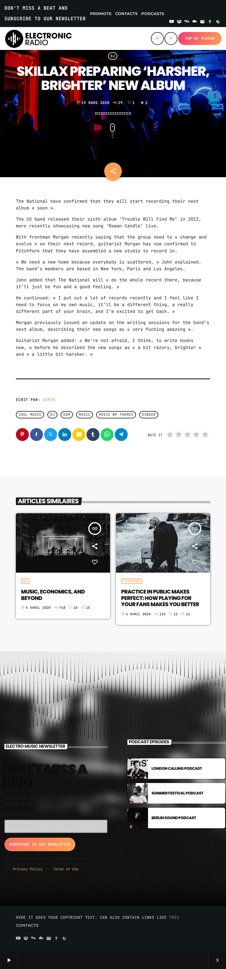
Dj (52, 415)
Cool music (30, 415)
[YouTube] (171, 22)
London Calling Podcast (177, 768)
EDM (66, 415)
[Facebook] (210, 22)
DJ (112, 55)
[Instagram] (202, 22)
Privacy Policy (28, 869)
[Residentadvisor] (187, 22)
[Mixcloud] (194, 22)
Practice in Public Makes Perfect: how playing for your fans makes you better (160, 598)
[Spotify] (179, 22)
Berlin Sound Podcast (174, 818)
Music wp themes (116, 415)
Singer (149, 415)
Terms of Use (66, 869)
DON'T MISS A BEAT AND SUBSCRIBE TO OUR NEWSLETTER (45, 13)
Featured (131, 581)
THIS (174, 917)
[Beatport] (217, 22)
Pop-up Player (200, 38)
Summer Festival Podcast (177, 793)
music (84, 415)
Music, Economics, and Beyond (53, 595)
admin (49, 399)
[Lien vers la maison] (38, 38)
